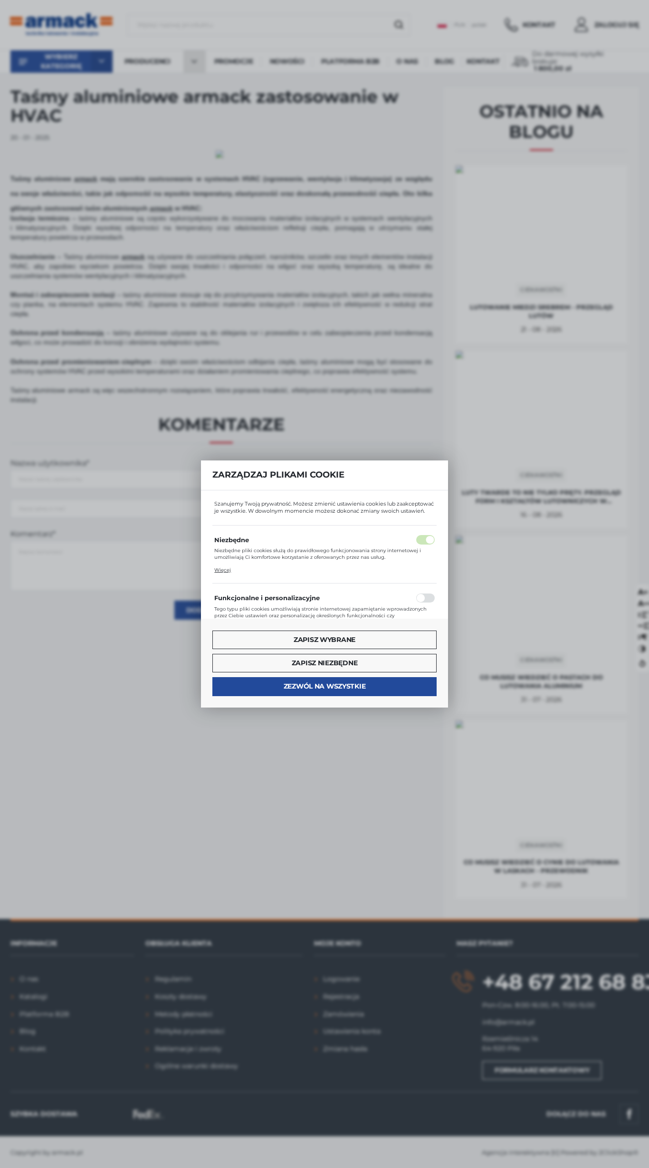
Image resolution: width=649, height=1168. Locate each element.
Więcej (222, 570)
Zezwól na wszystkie (325, 686)
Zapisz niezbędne (325, 663)
